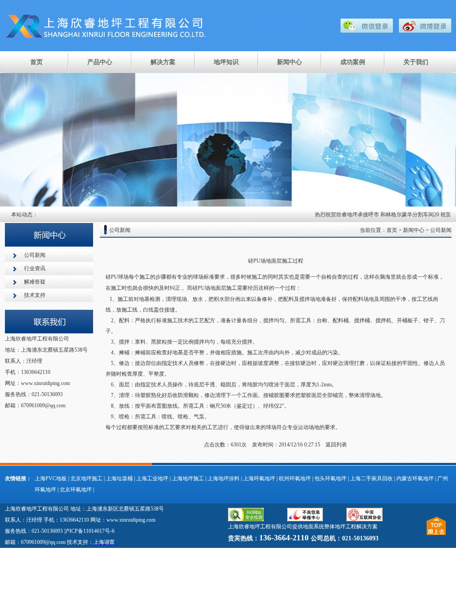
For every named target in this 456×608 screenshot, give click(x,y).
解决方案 (163, 62)
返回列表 (336, 445)
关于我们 (415, 62)
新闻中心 (289, 62)
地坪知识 (226, 62)
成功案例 (352, 62)
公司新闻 (34, 255)
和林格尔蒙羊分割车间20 (404, 214)
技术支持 (34, 295)
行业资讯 (34, 268)
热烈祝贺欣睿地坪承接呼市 (342, 214)
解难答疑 (34, 282)
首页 (36, 62)
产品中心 (99, 62)
